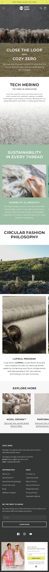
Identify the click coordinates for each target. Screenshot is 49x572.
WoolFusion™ (8, 478)
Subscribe (24, 524)
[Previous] (4, 2)
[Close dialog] (46, 543)
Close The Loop (8, 485)
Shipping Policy (32, 489)
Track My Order (32, 478)
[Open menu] (3, 8)
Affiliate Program (9, 493)
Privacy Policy (31, 493)
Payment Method (33, 496)
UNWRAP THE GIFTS (36, 558)
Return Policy (31, 481)
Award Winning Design (11, 481)
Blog (4, 489)
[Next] (47, 2)
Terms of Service (32, 485)
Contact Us (30, 474)
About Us (6, 474)
